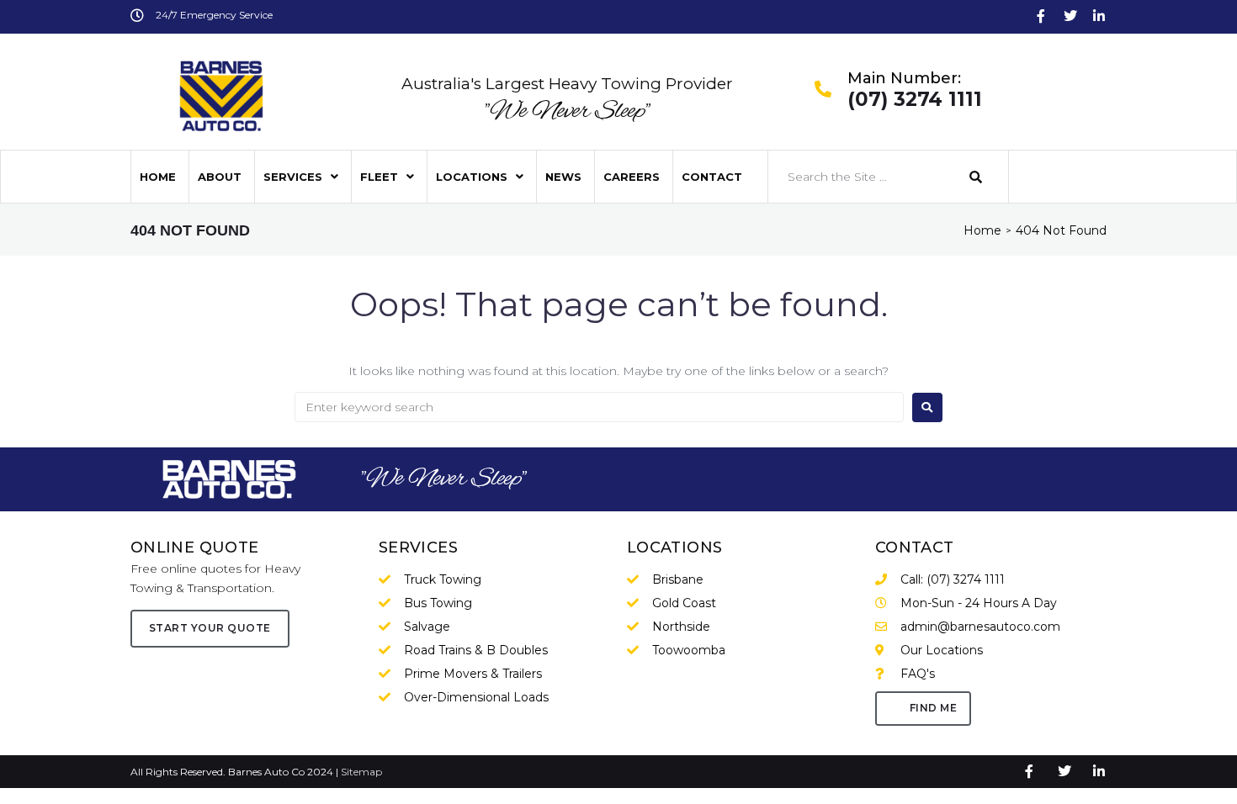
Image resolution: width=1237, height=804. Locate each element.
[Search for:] (599, 407)
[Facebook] (1041, 16)
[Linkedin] (1099, 16)
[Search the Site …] (860, 176)
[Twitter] (1070, 16)
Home (982, 230)
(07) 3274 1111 (914, 100)
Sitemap (361, 771)
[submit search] (976, 177)
